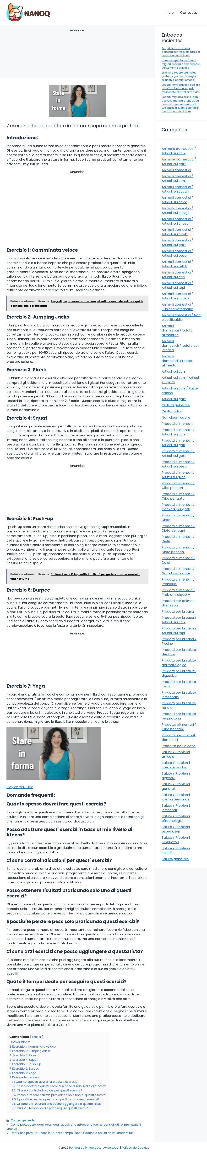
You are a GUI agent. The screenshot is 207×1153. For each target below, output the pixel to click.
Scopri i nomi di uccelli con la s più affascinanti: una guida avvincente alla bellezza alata (181, 88)
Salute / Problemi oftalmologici (176, 818)
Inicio (169, 12)
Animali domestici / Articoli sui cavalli (177, 189)
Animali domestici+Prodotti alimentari (177, 361)
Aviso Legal (111, 1148)
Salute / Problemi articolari (176, 754)
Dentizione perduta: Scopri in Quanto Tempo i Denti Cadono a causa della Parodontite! (72, 1133)
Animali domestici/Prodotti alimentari (177, 330)
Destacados (172, 411)
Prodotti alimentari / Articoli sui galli (178, 442)
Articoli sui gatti (174, 399)
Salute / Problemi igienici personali (176, 797)
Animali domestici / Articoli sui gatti (177, 242)
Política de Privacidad (84, 1148)
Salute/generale (175, 859)
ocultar (36, 1037)
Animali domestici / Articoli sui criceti (177, 221)
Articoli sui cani (173, 371)
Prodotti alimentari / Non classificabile (178, 571)
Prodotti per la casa (178, 611)
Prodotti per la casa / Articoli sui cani (179, 619)
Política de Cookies (135, 1148)
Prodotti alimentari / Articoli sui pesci (178, 464)
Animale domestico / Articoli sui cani (179, 150)
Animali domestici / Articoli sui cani (177, 178)
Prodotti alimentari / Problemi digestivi (178, 592)
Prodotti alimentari (177, 423)
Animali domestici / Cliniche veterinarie (177, 306)
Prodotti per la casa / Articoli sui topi (179, 630)
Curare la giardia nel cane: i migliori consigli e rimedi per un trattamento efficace (181, 64)
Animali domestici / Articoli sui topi (177, 285)
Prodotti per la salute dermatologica (179, 662)
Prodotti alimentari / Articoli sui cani (178, 432)
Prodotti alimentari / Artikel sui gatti (178, 474)
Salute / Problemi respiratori (176, 839)
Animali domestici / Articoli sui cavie (177, 199)
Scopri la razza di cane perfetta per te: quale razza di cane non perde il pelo (181, 51)
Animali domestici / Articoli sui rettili (177, 263)
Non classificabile (176, 417)
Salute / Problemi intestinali (176, 807)
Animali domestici (176, 170)
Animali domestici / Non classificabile (181, 317)
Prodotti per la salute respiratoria (179, 716)
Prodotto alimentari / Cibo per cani (179, 726)
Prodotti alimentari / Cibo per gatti (178, 496)
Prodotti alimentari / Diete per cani (178, 549)
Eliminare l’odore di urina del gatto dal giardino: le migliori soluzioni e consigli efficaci (179, 76)
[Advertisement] (77, 54)
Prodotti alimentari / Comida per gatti (178, 506)
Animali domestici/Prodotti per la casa (180, 345)
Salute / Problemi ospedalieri (176, 829)
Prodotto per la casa (179, 746)
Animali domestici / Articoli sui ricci (177, 274)
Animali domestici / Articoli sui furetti (177, 231)
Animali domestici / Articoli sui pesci (177, 253)
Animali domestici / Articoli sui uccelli (177, 296)
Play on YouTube (19, 787)
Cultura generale (23, 1120)
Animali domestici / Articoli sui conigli (177, 210)
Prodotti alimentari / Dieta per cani (178, 528)
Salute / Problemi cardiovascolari (176, 765)
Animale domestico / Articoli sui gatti (179, 161)
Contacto (188, 12)
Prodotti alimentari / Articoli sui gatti (178, 453)
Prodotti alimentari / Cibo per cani (178, 485)
